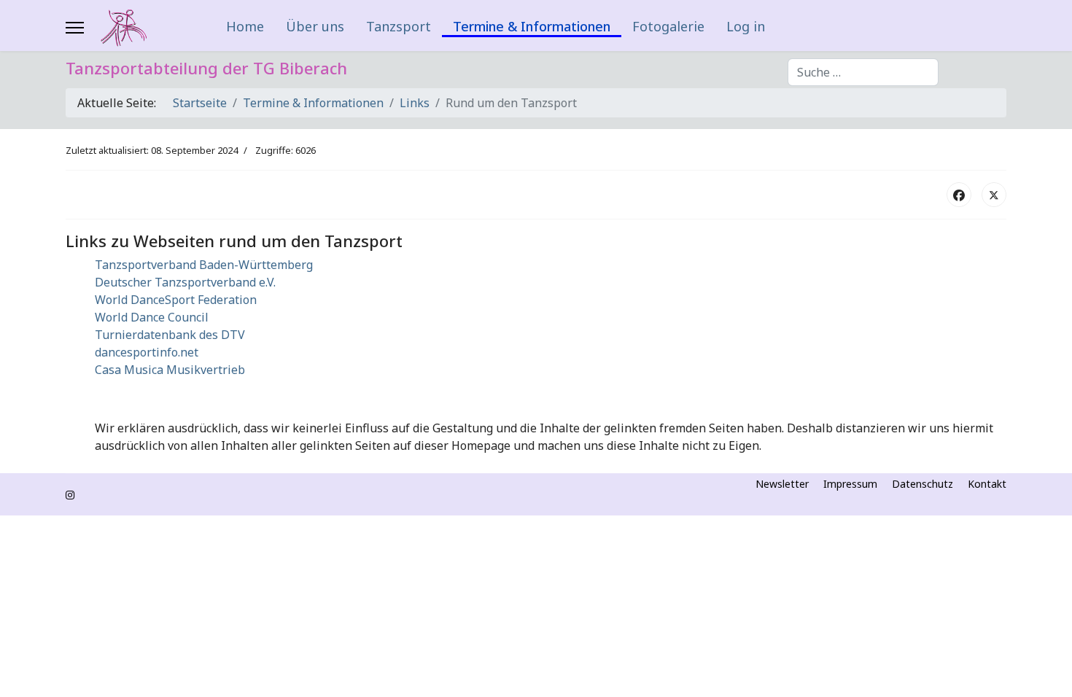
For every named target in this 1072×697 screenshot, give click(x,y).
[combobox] (863, 72)
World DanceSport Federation (176, 300)
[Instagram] (70, 495)
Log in (745, 26)
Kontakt (987, 484)
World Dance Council (152, 317)
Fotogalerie (668, 26)
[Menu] (75, 27)
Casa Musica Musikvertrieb (170, 370)
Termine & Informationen (531, 27)
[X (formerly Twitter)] (994, 194)
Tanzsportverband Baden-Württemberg (204, 265)
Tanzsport (398, 26)
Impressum (850, 484)
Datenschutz (922, 484)
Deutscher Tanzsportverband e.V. (185, 282)
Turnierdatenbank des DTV (170, 335)
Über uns (315, 26)
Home (245, 26)
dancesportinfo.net (146, 352)
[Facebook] (959, 194)
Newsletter (782, 484)
